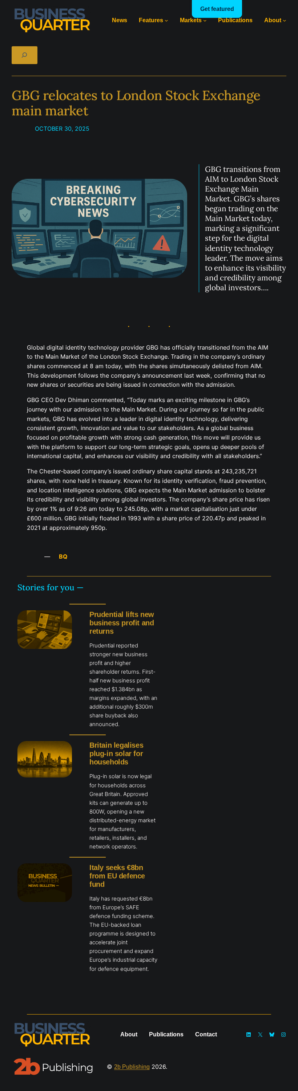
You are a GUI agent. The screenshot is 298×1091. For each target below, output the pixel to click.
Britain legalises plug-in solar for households (116, 753)
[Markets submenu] (205, 20)
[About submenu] (284, 20)
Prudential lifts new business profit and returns (121, 622)
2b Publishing (132, 1066)
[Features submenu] (166, 20)
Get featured (217, 9)
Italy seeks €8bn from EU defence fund (117, 875)
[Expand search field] (24, 55)
